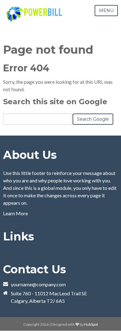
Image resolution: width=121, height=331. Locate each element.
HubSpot (91, 324)
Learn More (15, 213)
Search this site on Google (55, 101)
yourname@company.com (38, 284)
